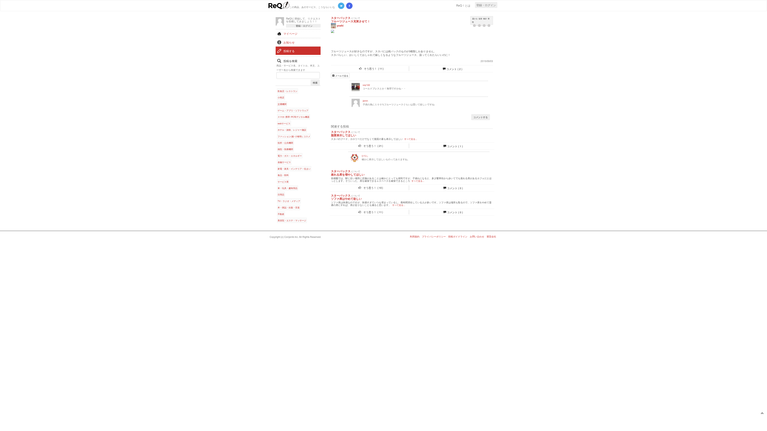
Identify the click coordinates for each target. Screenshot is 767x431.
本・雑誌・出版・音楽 (289, 207)
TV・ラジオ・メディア (289, 201)
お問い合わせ (477, 236)
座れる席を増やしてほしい (348, 174)
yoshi (340, 25)
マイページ (290, 34)
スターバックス (341, 18)
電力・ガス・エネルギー (290, 155)
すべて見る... (410, 138)
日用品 (281, 194)
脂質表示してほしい (343, 135)
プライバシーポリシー (434, 236)
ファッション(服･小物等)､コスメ (294, 136)
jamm (365, 100)
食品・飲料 (283, 175)
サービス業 (283, 181)
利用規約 (414, 236)
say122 (366, 84)
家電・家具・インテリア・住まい (294, 168)
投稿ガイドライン (457, 236)
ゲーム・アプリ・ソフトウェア (293, 110)
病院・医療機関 (285, 149)
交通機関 (282, 104)
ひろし (365, 155)
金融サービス (284, 162)
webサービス (284, 123)
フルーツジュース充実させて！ (350, 21)
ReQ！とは (463, 5)
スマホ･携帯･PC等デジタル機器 (293, 116)
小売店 (281, 97)
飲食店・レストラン (287, 91)
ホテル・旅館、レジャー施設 (292, 129)
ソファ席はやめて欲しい (346, 198)
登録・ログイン (486, 5)
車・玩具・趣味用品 (287, 188)
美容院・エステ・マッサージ (292, 220)
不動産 (281, 214)
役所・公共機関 (285, 142)
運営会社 (491, 236)
